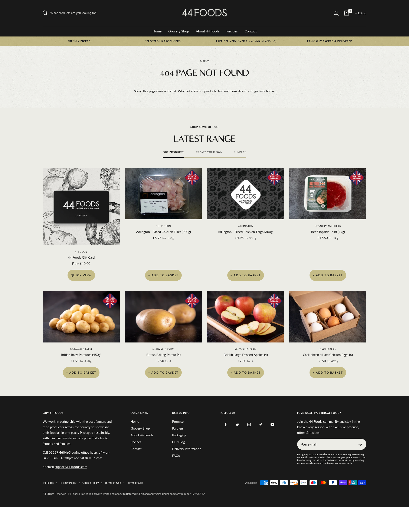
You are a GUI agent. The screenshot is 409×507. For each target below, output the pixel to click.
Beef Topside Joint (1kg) (328, 232)
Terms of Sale (135, 482)
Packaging (179, 435)
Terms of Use (113, 482)
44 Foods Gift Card (81, 257)
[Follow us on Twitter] (237, 424)
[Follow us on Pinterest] (261, 424)
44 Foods (81, 252)
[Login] (336, 13)
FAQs (176, 455)
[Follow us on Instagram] (249, 424)
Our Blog (178, 442)
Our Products (173, 152)
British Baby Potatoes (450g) (81, 355)
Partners (178, 428)
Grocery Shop (178, 31)
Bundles (240, 152)
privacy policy (346, 463)
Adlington (163, 226)
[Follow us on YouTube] (272, 424)
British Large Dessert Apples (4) (246, 355)
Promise (178, 421)
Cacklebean (328, 349)
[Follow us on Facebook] (226, 424)
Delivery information (186, 449)
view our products (203, 91)
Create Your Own (209, 152)
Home (157, 31)
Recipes (232, 31)
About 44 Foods (208, 31)
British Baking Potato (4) (163, 355)
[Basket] (346, 13)
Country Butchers (328, 226)
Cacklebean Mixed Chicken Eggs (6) (328, 355)
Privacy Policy (68, 482)
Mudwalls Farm (81, 349)
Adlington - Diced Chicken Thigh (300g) (246, 232)
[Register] (360, 444)
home (270, 91)
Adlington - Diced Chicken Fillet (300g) (163, 232)
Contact (251, 31)
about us (244, 91)
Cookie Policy (90, 482)
